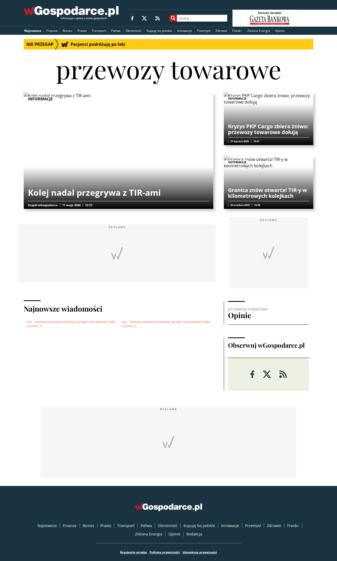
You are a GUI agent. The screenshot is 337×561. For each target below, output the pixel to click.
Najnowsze (32, 30)
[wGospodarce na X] (144, 18)
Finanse (52, 30)
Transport (99, 30)
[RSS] (157, 18)
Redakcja (194, 534)
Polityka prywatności (165, 552)
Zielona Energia (258, 30)
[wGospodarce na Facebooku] (132, 18)
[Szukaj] (173, 18)
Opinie (280, 30)
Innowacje (184, 30)
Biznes (67, 30)
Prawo (82, 30)
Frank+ (237, 30)
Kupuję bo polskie (159, 30)
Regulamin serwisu (133, 552)
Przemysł (203, 30)
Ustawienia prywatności (199, 552)
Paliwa (116, 30)
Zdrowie (221, 30)
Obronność (134, 30)
